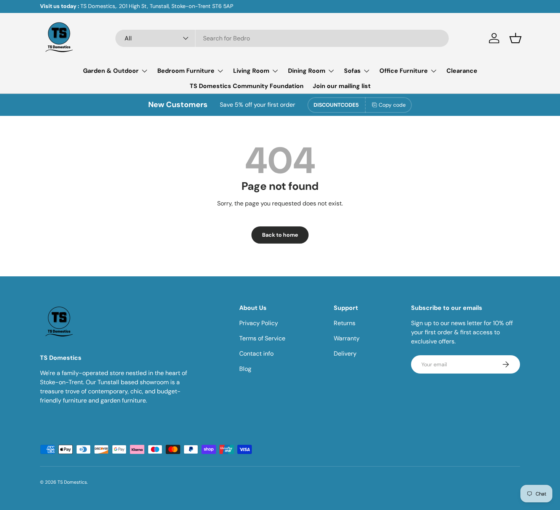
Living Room (251, 71)
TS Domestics (72, 482)
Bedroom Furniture (185, 71)
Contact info (256, 354)
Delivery (345, 354)
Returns (344, 323)
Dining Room (306, 71)
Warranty (347, 338)
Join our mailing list (342, 86)
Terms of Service (262, 338)
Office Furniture (403, 71)
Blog (245, 369)
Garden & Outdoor (111, 71)
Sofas (352, 71)
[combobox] (282, 38)
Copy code (392, 104)
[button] (515, 38)
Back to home (280, 234)
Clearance (461, 71)
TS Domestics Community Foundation (247, 86)
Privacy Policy (258, 323)
